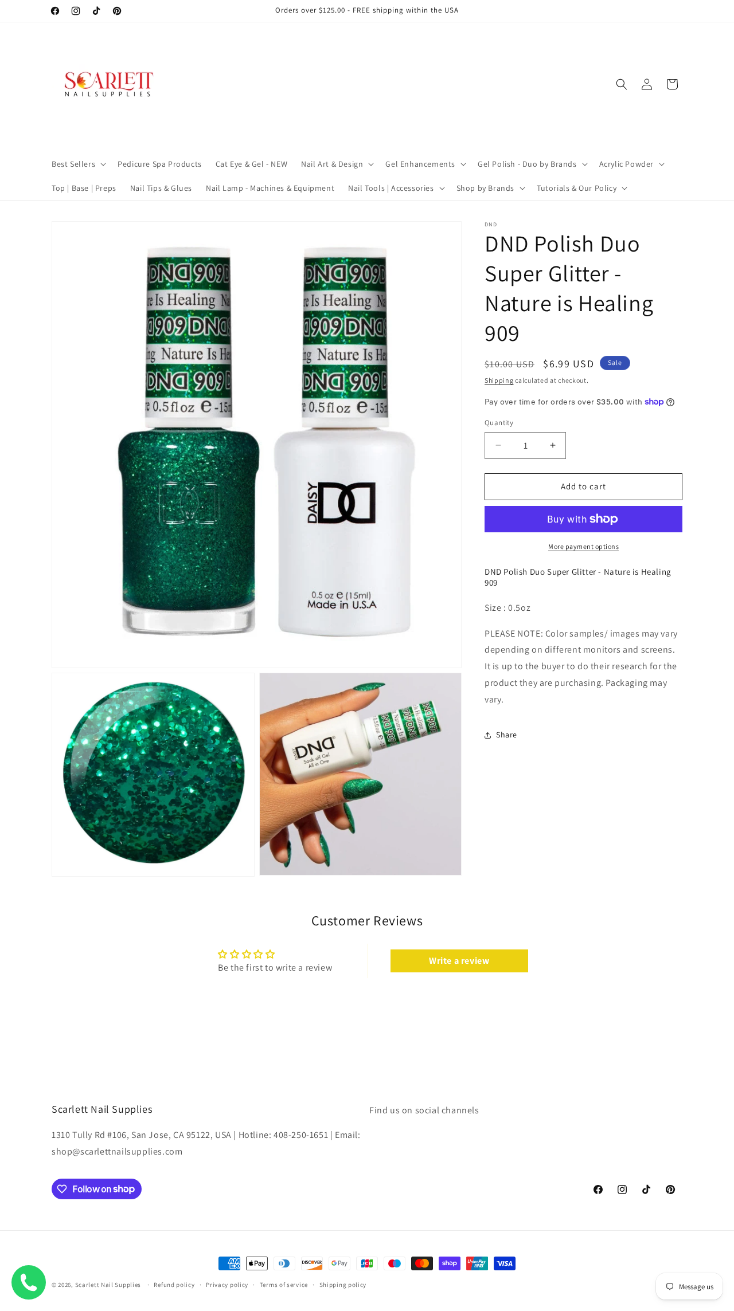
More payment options (583, 546)
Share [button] (506, 734)
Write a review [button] (459, 961)
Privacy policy (227, 1284)
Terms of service (284, 1284)
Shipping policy (343, 1284)
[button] (78, 164)
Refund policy (174, 1284)
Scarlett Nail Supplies (108, 1285)
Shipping (499, 380)
